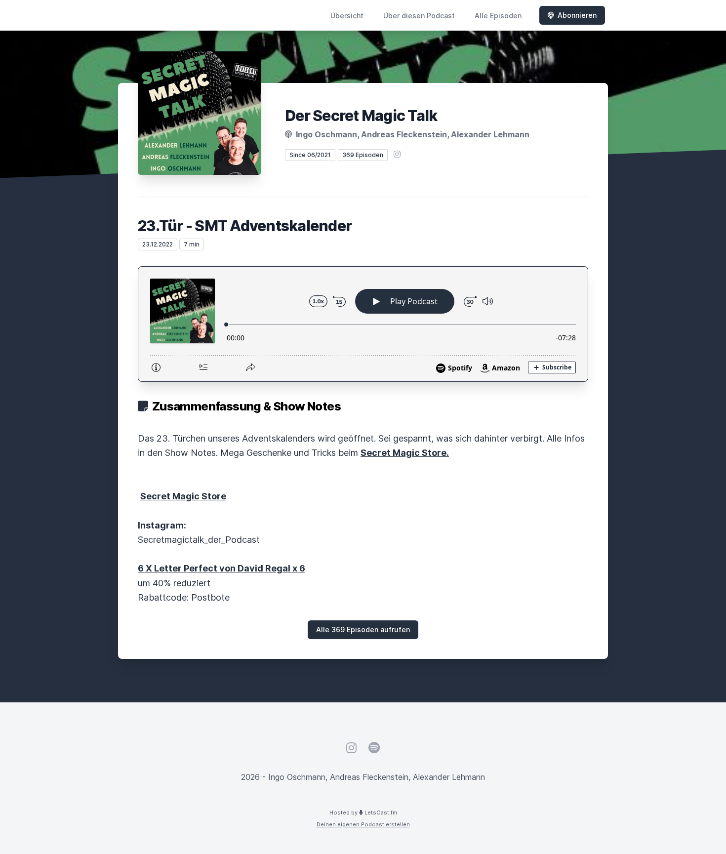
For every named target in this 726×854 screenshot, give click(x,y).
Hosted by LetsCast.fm (363, 812)
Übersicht (346, 15)
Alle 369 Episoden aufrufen (363, 629)
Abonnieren (577, 15)
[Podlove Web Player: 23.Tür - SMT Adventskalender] (363, 324)
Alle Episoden (498, 15)
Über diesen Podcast (419, 15)
